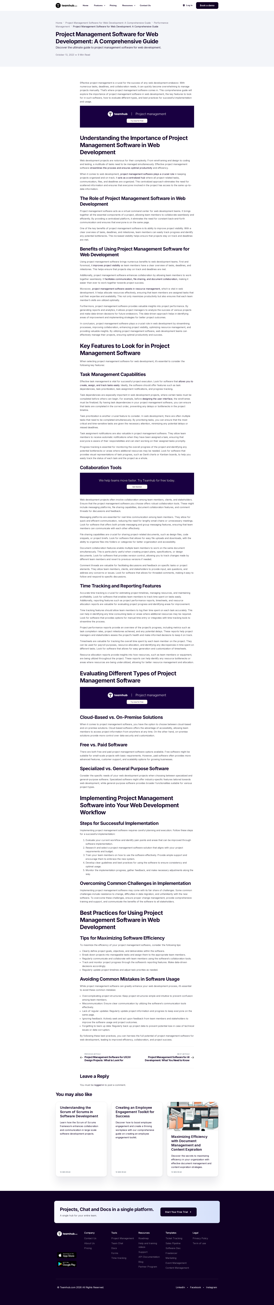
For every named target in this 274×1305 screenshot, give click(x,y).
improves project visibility (106, 265)
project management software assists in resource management (126, 288)
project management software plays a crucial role (147, 174)
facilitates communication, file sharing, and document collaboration (141, 279)
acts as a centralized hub (131, 177)
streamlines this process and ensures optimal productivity (121, 167)
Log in (189, 5)
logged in (99, 1085)
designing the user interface (157, 398)
